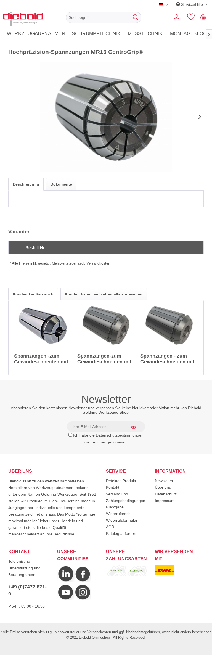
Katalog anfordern (121, 533)
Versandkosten (99, 632)
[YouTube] (65, 599)
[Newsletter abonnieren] (137, 426)
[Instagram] (83, 581)
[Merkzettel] (189, 17)
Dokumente (61, 184)
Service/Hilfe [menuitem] (192, 4)
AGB (110, 527)
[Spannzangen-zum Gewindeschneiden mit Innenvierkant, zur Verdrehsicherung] (106, 325)
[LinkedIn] (66, 581)
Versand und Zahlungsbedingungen (125, 497)
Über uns (163, 487)
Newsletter (164, 481)
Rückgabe (115, 507)
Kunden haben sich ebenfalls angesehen (103, 294)
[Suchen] (135, 17)
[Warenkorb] (204, 17)
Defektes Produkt (121, 481)
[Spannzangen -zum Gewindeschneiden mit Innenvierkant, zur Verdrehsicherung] (43, 325)
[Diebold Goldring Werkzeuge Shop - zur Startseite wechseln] (23, 19)
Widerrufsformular (121, 520)
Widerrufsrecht (119, 513)
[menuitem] (103, 17)
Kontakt (112, 487)
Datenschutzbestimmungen (120, 435)
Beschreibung (26, 184)
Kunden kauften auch (33, 294)
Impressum (164, 500)
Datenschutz (166, 494)
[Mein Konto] (176, 17)
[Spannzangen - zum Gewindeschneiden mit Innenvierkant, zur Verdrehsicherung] (169, 325)
